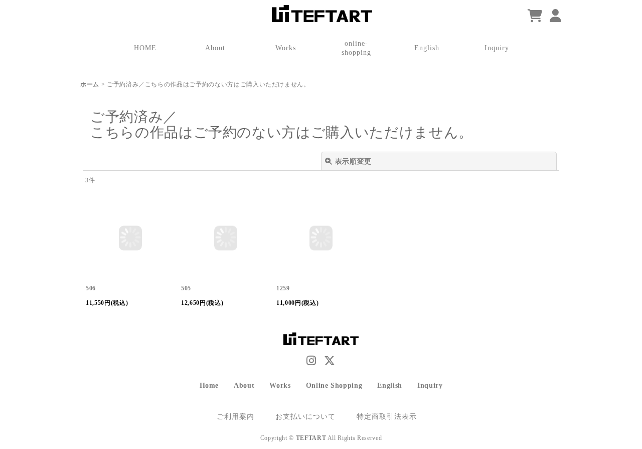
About (244, 385)
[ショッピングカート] (535, 16)
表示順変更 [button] (353, 161)
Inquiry (430, 385)
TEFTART (311, 437)
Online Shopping (334, 385)
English (389, 385)
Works (279, 385)
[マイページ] (556, 16)
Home (209, 385)
